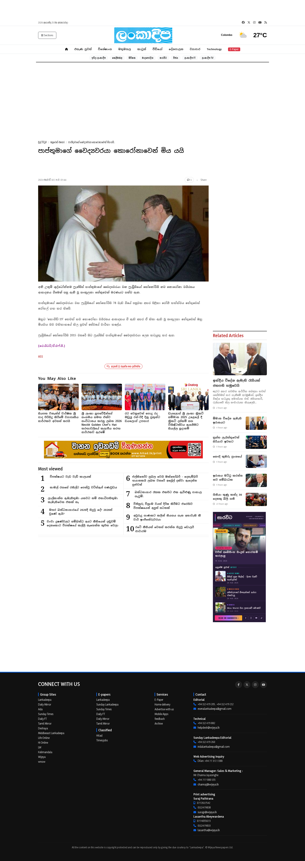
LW (39, 747)
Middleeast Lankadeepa (51, 733)
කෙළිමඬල (117, 57)
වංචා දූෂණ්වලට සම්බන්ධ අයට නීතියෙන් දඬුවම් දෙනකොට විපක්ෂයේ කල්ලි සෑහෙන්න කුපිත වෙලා (82, 523)
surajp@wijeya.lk (207, 812)
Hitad (99, 735)
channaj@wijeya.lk (208, 784)
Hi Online (43, 742)
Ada (40, 709)
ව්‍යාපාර (195, 49)
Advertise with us (164, 709)
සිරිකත (132, 57)
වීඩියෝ (157, 49)
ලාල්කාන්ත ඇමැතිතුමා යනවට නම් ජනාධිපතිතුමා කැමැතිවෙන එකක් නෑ (83, 500)
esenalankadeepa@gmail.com (214, 708)
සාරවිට (163, 57)
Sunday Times (45, 714)
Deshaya (43, 728)
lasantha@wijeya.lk (209, 830)
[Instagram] (255, 684)
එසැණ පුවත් (83, 49)
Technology (214, 49)
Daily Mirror (44, 704)
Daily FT (42, 719)
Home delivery (162, 704)
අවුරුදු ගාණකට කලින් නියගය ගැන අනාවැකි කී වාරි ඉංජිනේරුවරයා (167, 517)
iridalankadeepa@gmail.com (214, 746)
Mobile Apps (161, 714)
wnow (41, 761)
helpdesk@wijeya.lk (209, 727)
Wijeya (42, 757)
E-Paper (234, 49)
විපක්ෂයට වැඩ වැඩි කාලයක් (70, 476)
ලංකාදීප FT (190, 57)
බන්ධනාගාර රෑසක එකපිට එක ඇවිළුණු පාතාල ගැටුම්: (168, 494)
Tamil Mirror (45, 723)
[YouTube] (263, 684)
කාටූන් (141, 49)
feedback (160, 719)
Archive (159, 723)
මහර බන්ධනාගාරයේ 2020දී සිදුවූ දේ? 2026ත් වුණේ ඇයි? (80, 512)
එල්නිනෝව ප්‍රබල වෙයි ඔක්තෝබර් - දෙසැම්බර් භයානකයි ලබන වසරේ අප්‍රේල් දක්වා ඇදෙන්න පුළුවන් (165, 480)
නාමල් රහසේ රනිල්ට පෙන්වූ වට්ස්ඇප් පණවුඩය (83, 487)
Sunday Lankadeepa (107, 704)
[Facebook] (238, 684)
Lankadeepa (44, 699)
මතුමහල (124, 49)
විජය (175, 57)
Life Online (44, 738)
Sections (48, 35)
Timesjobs (102, 740)
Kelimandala (45, 752)
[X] (247, 684)
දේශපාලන (176, 49)
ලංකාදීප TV (207, 57)
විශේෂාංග (105, 49)
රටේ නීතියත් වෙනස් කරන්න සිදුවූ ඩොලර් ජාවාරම (164, 529)
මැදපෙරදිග (147, 57)
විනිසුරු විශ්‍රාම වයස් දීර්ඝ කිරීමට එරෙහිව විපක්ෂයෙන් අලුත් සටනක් (163, 506)
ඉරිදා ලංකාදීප (99, 57)
